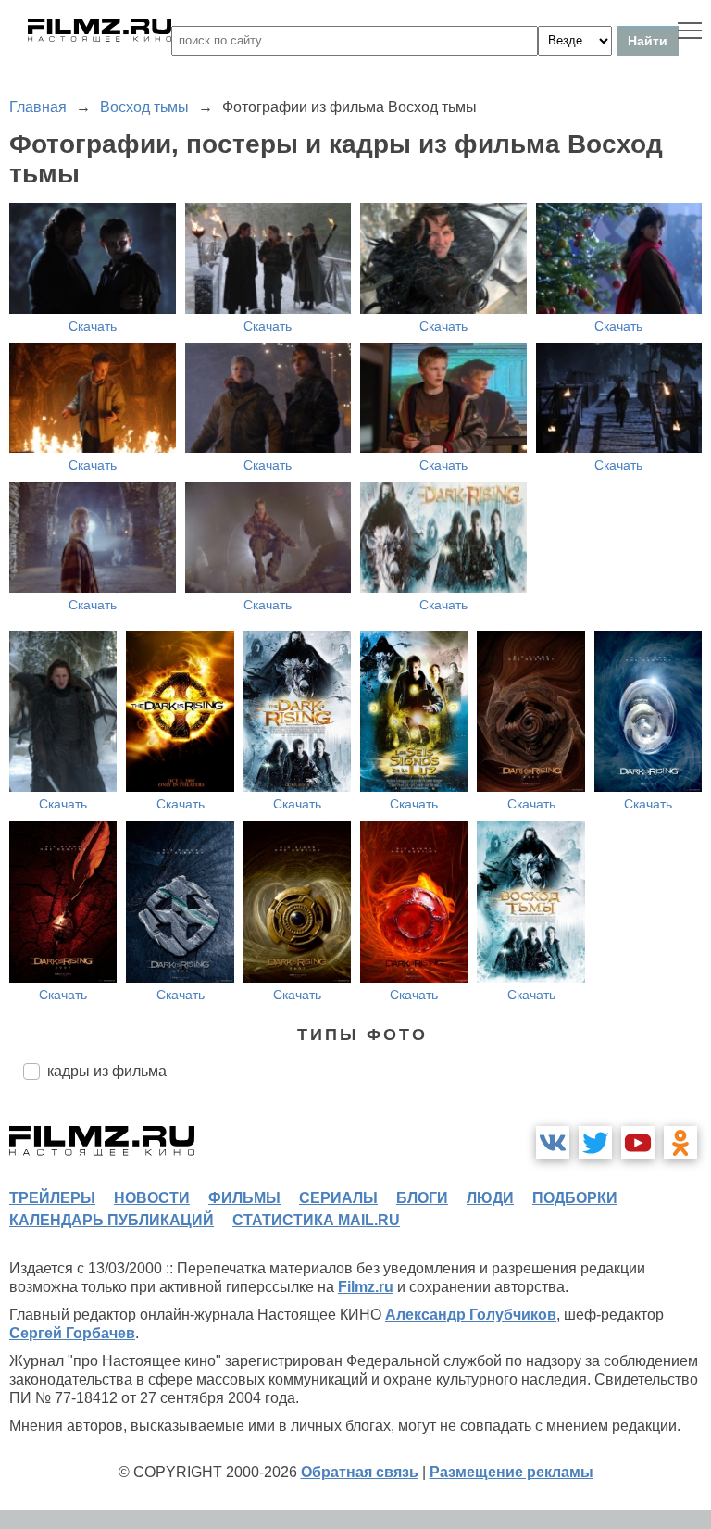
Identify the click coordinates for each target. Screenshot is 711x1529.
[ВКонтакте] (552, 1142)
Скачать (93, 326)
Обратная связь (359, 1472)
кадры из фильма (107, 1071)
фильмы (244, 1198)
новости (152, 1198)
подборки (574, 1198)
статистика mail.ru (316, 1220)
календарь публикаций (111, 1220)
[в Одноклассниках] (680, 1142)
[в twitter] (595, 1142)
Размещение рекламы (511, 1472)
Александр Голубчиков (470, 1314)
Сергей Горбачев (72, 1333)
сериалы (338, 1198)
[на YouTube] (638, 1142)
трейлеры (52, 1198)
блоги (422, 1198)
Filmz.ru (365, 1287)
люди (490, 1198)
